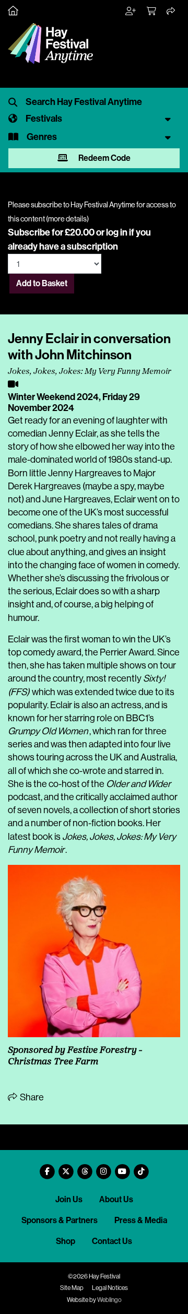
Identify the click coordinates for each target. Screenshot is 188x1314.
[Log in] (131, 11)
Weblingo (109, 1300)
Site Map (72, 1288)
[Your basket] (152, 11)
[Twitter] (65, 1167)
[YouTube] (122, 1167)
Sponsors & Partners (59, 1220)
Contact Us (112, 1241)
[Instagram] (103, 1167)
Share (31, 1097)
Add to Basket (41, 283)
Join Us (69, 1199)
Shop (65, 1241)
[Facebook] (47, 1167)
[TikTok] (141, 1167)
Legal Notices (110, 1288)
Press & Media (140, 1220)
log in (116, 232)
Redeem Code (104, 158)
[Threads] (84, 1167)
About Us (116, 1199)
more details (67, 219)
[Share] (171, 11)
